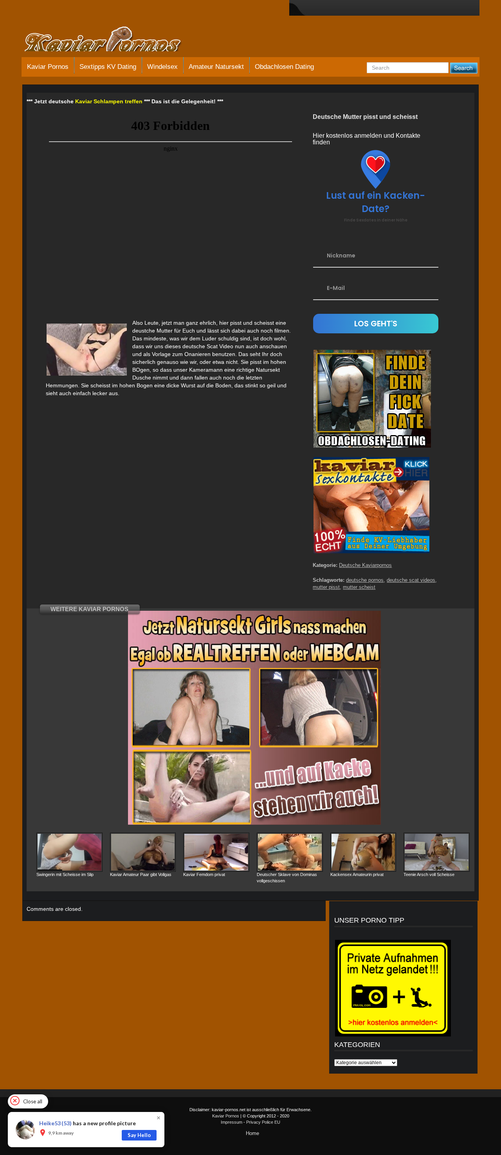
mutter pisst (326, 587)
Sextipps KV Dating (107, 66)
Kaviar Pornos (47, 66)
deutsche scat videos (411, 580)
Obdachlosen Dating (284, 66)
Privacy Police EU (263, 1122)
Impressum (231, 1122)
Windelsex (162, 66)
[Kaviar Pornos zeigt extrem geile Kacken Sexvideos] (111, 40)
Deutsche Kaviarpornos (365, 565)
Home (252, 1133)
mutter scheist (359, 587)
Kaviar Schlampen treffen (108, 101)
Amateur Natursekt (216, 66)
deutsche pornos (365, 580)
